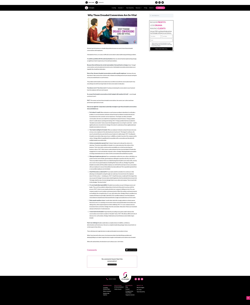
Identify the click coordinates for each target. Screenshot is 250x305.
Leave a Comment (112, 264)
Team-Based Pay (130, 7)
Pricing (145, 7)
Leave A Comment (132, 250)
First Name (153, 36)
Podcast (128, 289)
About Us (151, 7)
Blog (127, 287)
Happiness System (130, 294)
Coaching (114, 7)
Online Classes (117, 289)
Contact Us (101, 2)
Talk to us (160, 7)
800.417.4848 (91, 2)
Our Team (139, 289)
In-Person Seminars (119, 287)
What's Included (107, 291)
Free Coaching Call (161, 49)
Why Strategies (140, 287)
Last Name (165, 36)
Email (152, 40)
